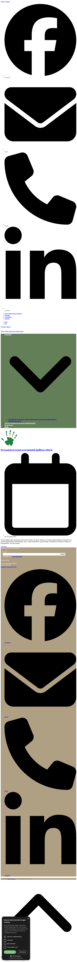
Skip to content (5, 1)
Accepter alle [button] (9, 952)
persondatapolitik (17, 556)
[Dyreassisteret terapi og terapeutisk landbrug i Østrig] (9, 446)
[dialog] (16, 938)
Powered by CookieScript (16, 958)
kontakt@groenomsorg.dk (8, 567)
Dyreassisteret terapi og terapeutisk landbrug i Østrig (26, 450)
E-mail (5, 552)
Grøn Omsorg (11, 879)
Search (3, 960)
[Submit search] (23, 960)
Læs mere (4, 546)
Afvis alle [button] (22, 952)
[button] (12, 331)
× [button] (28, 918)
